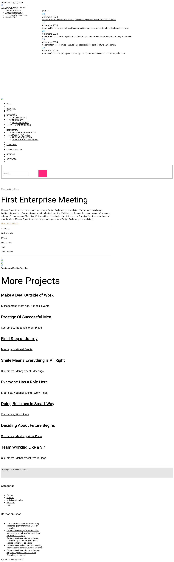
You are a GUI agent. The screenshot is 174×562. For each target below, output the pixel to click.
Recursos (11, 502)
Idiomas (10, 497)
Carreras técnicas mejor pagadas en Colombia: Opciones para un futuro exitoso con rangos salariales (87, 36)
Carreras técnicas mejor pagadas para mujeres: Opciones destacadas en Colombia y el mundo (83, 53)
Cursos (10, 495)
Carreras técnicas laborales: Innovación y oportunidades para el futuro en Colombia (79, 45)
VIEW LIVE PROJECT (9, 224)
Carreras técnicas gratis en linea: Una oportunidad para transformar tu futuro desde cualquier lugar (85, 28)
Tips (8, 505)
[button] (12, 560)
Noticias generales (15, 500)
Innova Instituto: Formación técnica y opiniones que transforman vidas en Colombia (79, 19)
